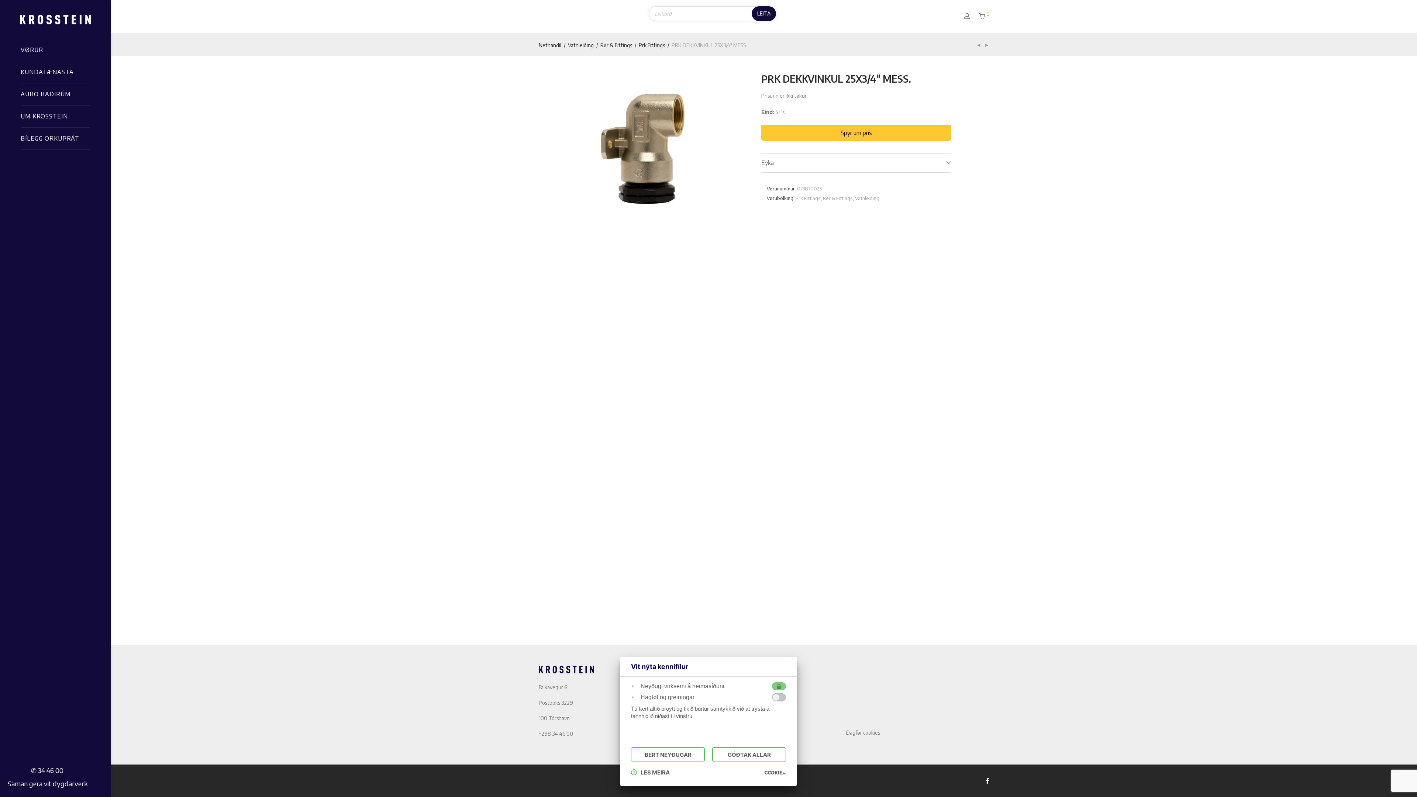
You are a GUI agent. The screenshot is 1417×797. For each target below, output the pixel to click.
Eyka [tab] (767, 162)
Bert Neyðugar (668, 754)
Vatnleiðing (581, 45)
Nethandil (550, 45)
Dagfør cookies (863, 732)
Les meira (655, 772)
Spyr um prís (856, 133)
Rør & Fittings (616, 45)
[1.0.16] (775, 772)
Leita (763, 13)
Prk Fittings (652, 45)
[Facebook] (987, 780)
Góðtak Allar (749, 754)
